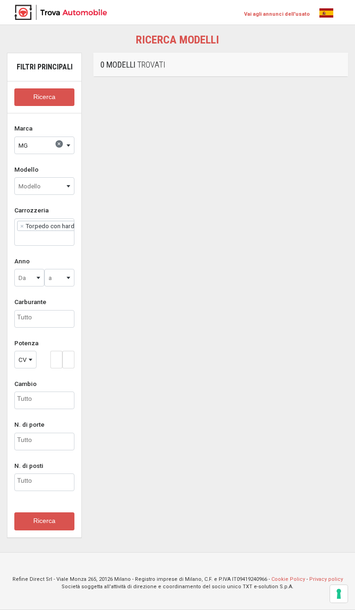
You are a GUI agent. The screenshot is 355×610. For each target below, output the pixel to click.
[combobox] (44, 145)
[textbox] (44, 186)
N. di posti (28, 465)
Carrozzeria (31, 210)
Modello (26, 169)
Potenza (26, 343)
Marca (23, 128)
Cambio (25, 383)
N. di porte (29, 424)
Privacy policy (326, 579)
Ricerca (44, 96)
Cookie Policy (288, 579)
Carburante (30, 301)
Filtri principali (45, 66)
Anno (22, 261)
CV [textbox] (22, 359)
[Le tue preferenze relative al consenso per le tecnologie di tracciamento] (339, 594)
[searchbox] (19, 238)
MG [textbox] (39, 144)
